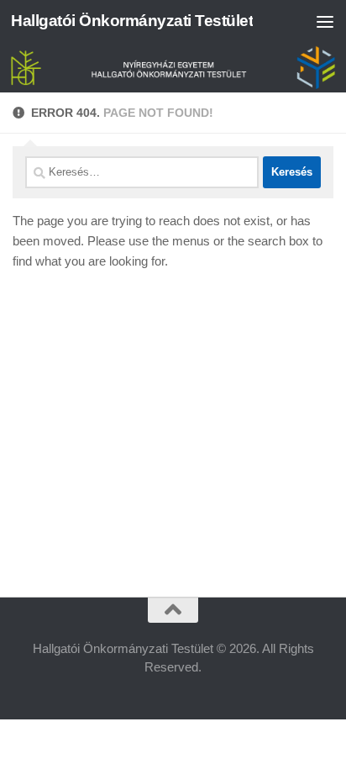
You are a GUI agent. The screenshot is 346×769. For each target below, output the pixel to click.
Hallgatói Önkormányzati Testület (132, 20)
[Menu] (325, 21)
